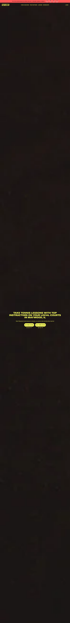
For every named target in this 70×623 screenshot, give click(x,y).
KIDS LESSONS (29, 324)
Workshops (46, 5)
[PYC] (11, 5)
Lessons (40, 5)
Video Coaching (25, 5)
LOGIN (66, 5)
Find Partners (33, 5)
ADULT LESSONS (40, 324)
